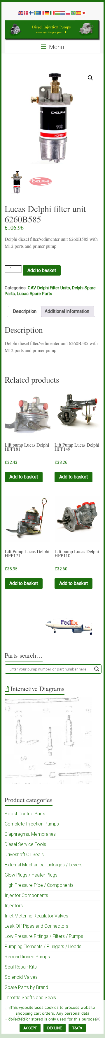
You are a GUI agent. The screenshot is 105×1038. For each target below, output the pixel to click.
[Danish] (26, 12)
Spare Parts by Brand (26, 987)
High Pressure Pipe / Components (39, 885)
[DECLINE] (98, 1019)
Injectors (14, 905)
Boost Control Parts (25, 813)
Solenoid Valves (21, 977)
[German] (47, 12)
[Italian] (52, 12)
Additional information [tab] (67, 311)
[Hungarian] (57, 12)
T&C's (77, 1028)
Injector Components (26, 895)
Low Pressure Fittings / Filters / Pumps (44, 936)
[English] (21, 12)
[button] (90, 78)
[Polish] (68, 12)
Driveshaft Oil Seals (24, 854)
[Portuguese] (73, 12)
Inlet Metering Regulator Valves (36, 916)
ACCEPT (30, 1028)
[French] (42, 12)
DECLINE (54, 1028)
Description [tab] (24, 311)
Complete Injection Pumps (32, 824)
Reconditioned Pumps (27, 956)
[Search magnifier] (97, 669)
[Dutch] (63, 12)
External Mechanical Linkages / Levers (44, 865)
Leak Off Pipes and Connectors (36, 926)
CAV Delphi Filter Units (49, 287)
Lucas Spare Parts (34, 293)
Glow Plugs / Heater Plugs (31, 875)
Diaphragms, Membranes (30, 834)
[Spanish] (78, 12)
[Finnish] (31, 12)
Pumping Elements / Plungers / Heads (43, 946)
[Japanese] (84, 12)
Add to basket (41, 270)
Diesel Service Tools (25, 844)
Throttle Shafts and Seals (30, 997)
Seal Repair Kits (21, 967)
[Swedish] (36, 12)
